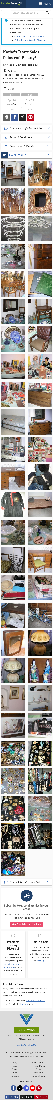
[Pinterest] (39, 1088)
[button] (26, 128)
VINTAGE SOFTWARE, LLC (33, 1036)
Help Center (38, 1072)
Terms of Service (38, 1062)
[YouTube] (32, 1088)
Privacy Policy (38, 1066)
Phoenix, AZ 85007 (35, 1000)
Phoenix (24, 1004)
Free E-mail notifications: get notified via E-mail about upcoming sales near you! (26, 1054)
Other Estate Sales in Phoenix (29, 40)
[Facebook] (13, 1088)
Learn (14, 1066)
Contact (15, 1076)
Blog (14, 1072)
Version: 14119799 (26, 1045)
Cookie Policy (38, 1076)
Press (38, 1069)
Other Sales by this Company (29, 36)
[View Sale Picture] (13, 173)
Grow (14, 1069)
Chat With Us (28, 1030)
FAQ (14, 1062)
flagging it (41, 961)
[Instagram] (26, 1088)
